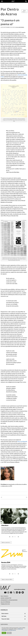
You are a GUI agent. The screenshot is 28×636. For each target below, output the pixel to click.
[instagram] (8, 592)
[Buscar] (26, 1)
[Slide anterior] (10, 537)
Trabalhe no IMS (5, 604)
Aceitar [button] (4, 632)
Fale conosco (4, 596)
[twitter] (14, 592)
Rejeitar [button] (9, 632)
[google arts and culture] (23, 592)
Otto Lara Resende (22, 441)
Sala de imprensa (5, 602)
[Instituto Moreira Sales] (13, 588)
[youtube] (5, 592)
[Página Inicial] (13, 1)
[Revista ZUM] (14, 553)
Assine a (6, 598)
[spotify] (20, 592)
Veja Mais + (24, 11)
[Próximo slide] (18, 537)
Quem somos (4, 624)
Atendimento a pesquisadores (9, 600)
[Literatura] (14, 515)
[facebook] (11, 592)
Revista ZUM (5, 562)
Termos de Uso (12, 630)
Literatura (4, 525)
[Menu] (2, 1)
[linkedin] (17, 592)
